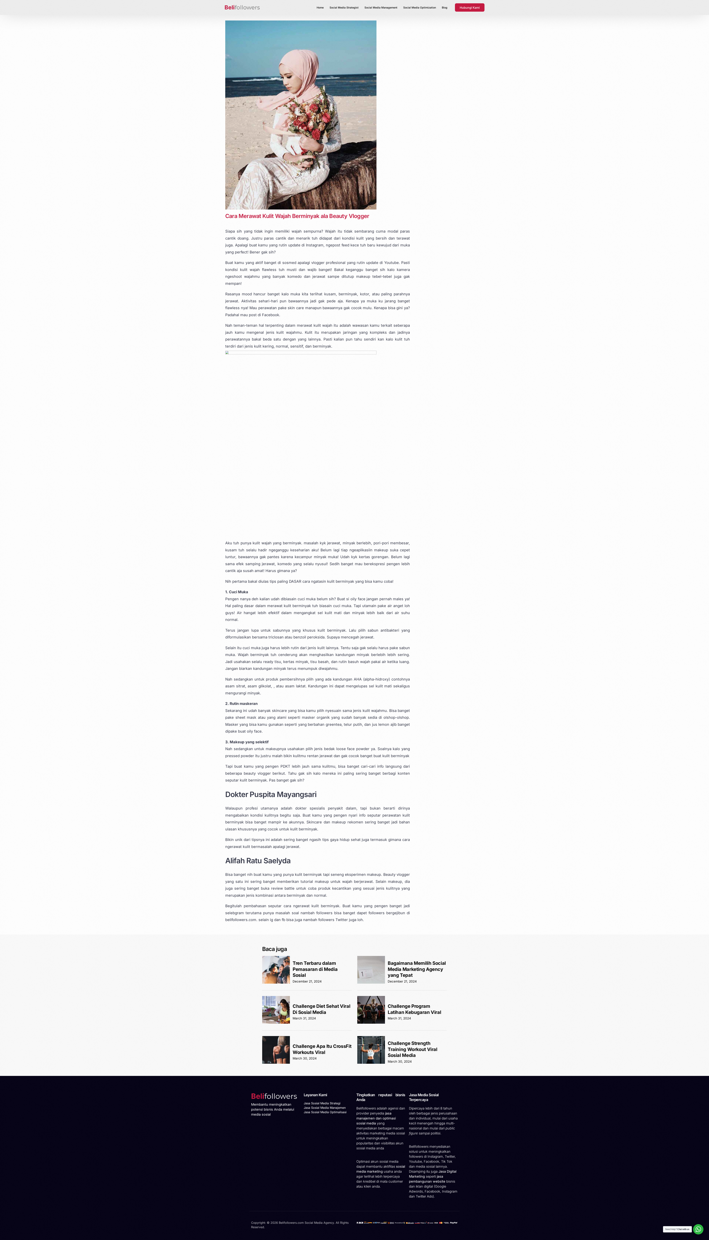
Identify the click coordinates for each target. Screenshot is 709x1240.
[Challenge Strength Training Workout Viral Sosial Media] (371, 1062)
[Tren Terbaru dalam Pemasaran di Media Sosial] (276, 982)
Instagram (314, 245)
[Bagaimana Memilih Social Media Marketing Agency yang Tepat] (371, 982)
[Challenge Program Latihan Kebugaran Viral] (371, 1022)
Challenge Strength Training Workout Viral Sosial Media (412, 1049)
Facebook (270, 315)
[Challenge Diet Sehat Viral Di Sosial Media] (276, 1022)
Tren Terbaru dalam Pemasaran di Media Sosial (315, 969)
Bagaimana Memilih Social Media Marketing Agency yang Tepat (417, 969)
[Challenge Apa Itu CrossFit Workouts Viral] (276, 1062)
